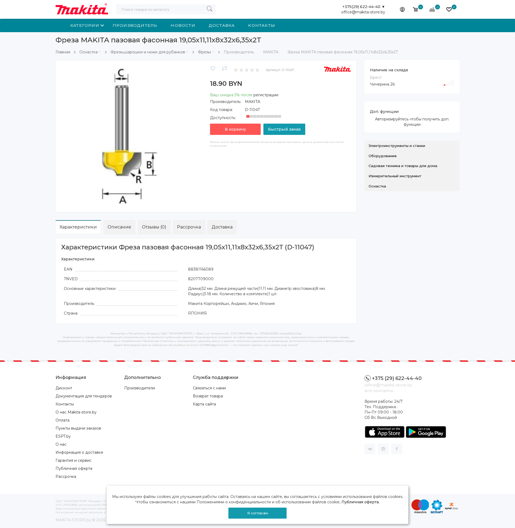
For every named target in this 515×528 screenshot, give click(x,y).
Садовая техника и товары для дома (403, 166)
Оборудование (383, 156)
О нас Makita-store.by (76, 412)
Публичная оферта (74, 468)
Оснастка (88, 52)
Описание (119, 227)
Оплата (62, 420)
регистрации (265, 95)
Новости (183, 25)
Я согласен (257, 513)
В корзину (235, 129)
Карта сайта (204, 404)
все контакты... (380, 390)
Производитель (135, 25)
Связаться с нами (209, 388)
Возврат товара (208, 396)
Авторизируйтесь (392, 119)
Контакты (261, 25)
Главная (63, 52)
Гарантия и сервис (73, 460)
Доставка (222, 25)
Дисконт (64, 388)
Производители (139, 388)
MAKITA (252, 101)
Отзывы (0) (154, 227)
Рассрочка (189, 227)
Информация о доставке (79, 452)
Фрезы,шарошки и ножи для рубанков (148, 52)
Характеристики (78, 227)
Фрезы (204, 52)
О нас (61, 444)
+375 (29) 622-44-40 (397, 378)
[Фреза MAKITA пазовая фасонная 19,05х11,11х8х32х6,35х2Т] (131, 135)
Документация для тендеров (84, 396)
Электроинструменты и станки (397, 145)
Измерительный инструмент (395, 176)
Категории (84, 25)
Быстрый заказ (284, 129)
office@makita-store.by (363, 12)
